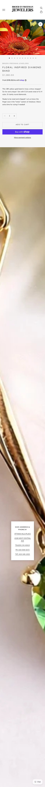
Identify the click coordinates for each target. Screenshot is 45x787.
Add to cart (22, 125)
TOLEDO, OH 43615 (22, 545)
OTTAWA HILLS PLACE (22, 534)
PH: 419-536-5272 (23, 550)
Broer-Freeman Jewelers (15, 63)
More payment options (22, 137)
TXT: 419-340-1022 (22, 554)
